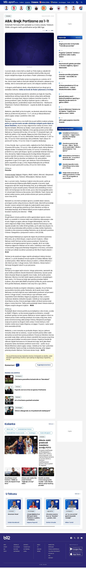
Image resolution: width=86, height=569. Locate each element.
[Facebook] (71, 538)
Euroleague (62, 2)
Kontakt (50, 558)
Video (38, 544)
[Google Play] (75, 549)
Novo (16, 2)
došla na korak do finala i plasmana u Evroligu (36, 90)
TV (37, 547)
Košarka (27, 2)
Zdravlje (16, 544)
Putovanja (17, 547)
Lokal (25, 551)
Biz (4, 549)
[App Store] (75, 554)
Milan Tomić (69, 522)
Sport (5, 547)
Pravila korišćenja (53, 549)
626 (17, 365)
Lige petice (50, 511)
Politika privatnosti (54, 551)
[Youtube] (81, 538)
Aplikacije (51, 553)
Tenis (68, 2)
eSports (26, 544)
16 (11, 408)
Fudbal (21, 2)
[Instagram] (78, 538)
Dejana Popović (32, 522)
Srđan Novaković (13, 522)
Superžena (17, 551)
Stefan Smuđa (51, 522)
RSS (49, 555)
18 (11, 387)
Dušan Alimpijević (45, 433)
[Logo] (9, 2)
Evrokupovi (19, 376)
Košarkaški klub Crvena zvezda (15, 433)
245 (60, 155)
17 (37, 501)
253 (60, 143)
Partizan (18, 386)
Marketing (51, 544)
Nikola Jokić (10, 429)
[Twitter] (75, 538)
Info (5, 544)
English (39, 549)
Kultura (16, 549)
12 (56, 501)
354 (60, 133)
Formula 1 (11, 511)
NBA (8, 474)
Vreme (39, 551)
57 (11, 397)
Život (5, 551)
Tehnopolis (27, 547)
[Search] (81, 2)
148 (60, 172)
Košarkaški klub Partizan (25, 429)
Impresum (51, 547)
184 (60, 164)
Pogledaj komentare (43, 365)
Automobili (27, 549)
